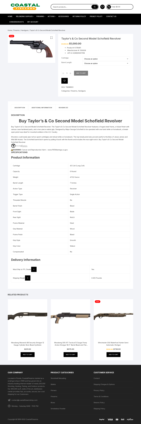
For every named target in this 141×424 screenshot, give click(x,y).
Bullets (53, 384)
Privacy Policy (96, 16)
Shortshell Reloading (58, 378)
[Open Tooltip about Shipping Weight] (27, 278)
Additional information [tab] (42, 107)
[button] (51, 37)
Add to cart (81, 73)
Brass (53, 402)
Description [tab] (20, 107)
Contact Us (111, 16)
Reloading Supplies (24, 16)
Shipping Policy (99, 409)
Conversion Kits (16, 22)
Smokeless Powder (58, 409)
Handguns (24, 30)
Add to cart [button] (27, 354)
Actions (51, 16)
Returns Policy (79, 16)
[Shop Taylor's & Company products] (19, 146)
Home (10, 16)
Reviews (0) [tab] (63, 107)
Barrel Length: (66, 62)
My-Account (32, 22)
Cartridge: (65, 58)
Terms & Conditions (101, 396)
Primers (54, 390)
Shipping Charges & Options (104, 384)
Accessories (63, 16)
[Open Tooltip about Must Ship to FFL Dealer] (34, 269)
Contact (97, 378)
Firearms (40, 16)
